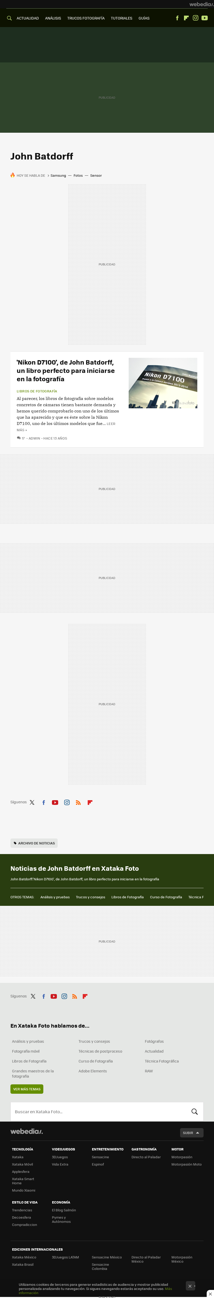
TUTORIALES (121, 18)
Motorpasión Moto (186, 1164)
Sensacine (100, 1156)
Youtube (204, 18)
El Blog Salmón (64, 1209)
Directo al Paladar (146, 1156)
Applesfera (20, 1171)
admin (34, 438)
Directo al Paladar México (146, 1259)
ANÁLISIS (53, 18)
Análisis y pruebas (55, 896)
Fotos (78, 175)
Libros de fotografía (37, 391)
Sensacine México (107, 1257)
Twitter (32, 801)
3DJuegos (60, 1156)
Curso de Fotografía (166, 896)
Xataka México (24, 1257)
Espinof (98, 1164)
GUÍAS (144, 18)
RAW (149, 1070)
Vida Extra (60, 1164)
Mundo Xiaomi (23, 1190)
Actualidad (154, 1051)
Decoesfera (21, 1217)
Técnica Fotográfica (162, 1061)
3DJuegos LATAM (65, 1257)
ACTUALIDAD (28, 18)
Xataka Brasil (22, 1264)
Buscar (194, 1111)
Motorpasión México (181, 1259)
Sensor (96, 175)
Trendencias (22, 1209)
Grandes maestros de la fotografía (33, 1073)
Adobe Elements (93, 1070)
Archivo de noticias (36, 843)
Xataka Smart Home (23, 1180)
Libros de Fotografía (127, 896)
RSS (78, 801)
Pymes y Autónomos (61, 1219)
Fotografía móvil (26, 1051)
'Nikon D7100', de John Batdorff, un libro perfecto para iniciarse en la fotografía (66, 370)
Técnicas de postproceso (100, 1051)
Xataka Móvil (22, 1164)
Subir (188, 1132)
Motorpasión (181, 1156)
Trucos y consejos (90, 896)
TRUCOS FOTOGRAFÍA (86, 18)
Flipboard (186, 18)
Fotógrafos (154, 1041)
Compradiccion (24, 1224)
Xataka (17, 1156)
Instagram (195, 18)
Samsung (58, 175)
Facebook (177, 18)
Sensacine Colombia (100, 1266)
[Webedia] (201, 4)
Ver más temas (26, 1088)
